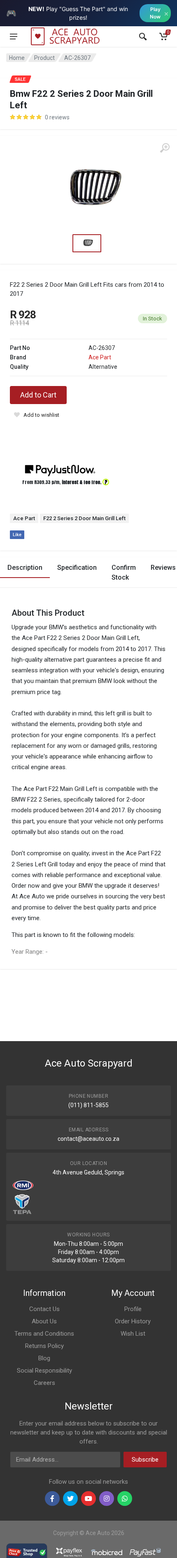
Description (24, 567)
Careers (44, 1383)
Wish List (133, 1333)
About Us (44, 1321)
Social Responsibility (44, 1370)
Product (44, 58)
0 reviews (57, 117)
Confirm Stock (124, 572)
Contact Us (44, 1309)
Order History (133, 1321)
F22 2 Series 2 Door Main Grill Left (84, 518)
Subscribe (145, 1459)
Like (17, 534)
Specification (77, 567)
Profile (133, 1309)
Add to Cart (38, 395)
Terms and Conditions (44, 1333)
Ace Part (99, 357)
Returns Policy (44, 1346)
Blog (44, 1358)
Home (17, 58)
